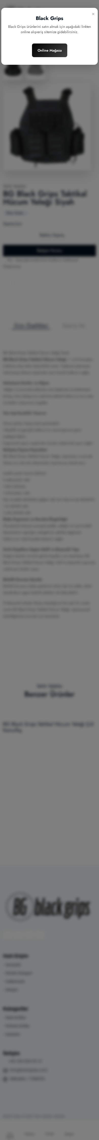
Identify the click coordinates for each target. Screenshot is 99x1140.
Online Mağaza (50, 50)
